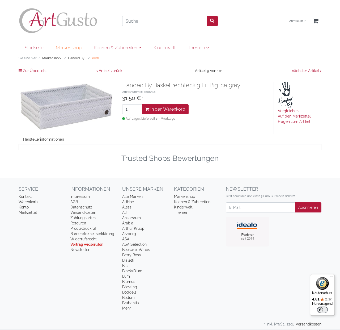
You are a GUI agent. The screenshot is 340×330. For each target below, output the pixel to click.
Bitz (125, 266)
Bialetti (128, 260)
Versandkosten (83, 212)
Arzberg (129, 234)
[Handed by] (286, 95)
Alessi (127, 207)
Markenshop (69, 47)
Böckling (129, 287)
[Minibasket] (315, 21)
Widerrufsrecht (83, 239)
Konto (24, 207)
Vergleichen (288, 111)
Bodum (128, 297)
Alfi (125, 212)
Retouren (78, 223)
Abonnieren (308, 207)
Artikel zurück (110, 71)
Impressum (80, 196)
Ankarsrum (131, 218)
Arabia (127, 223)
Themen (197, 47)
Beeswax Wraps (136, 250)
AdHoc (128, 202)
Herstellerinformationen (43, 139)
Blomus (128, 281)
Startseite (34, 47)
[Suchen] (212, 21)
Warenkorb (28, 202)
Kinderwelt (165, 47)
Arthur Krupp (133, 228)
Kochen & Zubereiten (116, 47)
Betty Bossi (132, 255)
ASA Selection (134, 244)
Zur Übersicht (34, 71)
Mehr (126, 308)
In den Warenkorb (167, 109)
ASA (125, 239)
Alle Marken (132, 196)
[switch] (322, 310)
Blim (126, 276)
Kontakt (25, 196)
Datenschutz (81, 207)
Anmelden (296, 21)
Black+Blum (132, 271)
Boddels (129, 292)
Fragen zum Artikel (294, 121)
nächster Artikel (306, 71)
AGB (74, 202)
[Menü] (331, 277)
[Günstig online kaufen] (66, 21)
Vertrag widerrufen (86, 244)
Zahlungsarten (83, 218)
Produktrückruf (83, 228)
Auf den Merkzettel (294, 116)
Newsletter (80, 250)
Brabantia (130, 303)
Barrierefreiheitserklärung (92, 234)
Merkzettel (28, 212)
